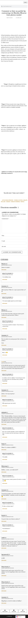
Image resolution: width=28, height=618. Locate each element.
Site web (4, 246)
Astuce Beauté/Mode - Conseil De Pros (12, 200)
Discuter (14, 611)
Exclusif (3, 201)
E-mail (3, 241)
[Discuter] (13, 610)
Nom (3, 235)
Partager (23, 611)
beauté (25, 200)
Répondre (3, 269)
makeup (8, 201)
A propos (9, 616)
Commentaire (5, 218)
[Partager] (22, 610)
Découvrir (4, 611)
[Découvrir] (4, 610)
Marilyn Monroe (15, 201)
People (22, 201)
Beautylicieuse (6, 273)
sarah (2, 361)
